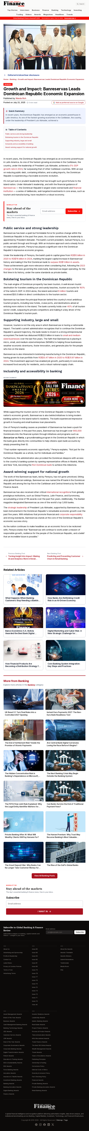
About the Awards (66, 949)
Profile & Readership (10, 956)
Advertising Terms (9, 973)
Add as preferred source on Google (70, 102)
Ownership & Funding (39, 1063)
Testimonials (64, 963)
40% (69, 306)
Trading (19, 14)
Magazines (48, 14)
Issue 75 (35, 984)
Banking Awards (8, 1083)
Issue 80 (35, 966)
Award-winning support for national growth (21, 147)
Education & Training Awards (13, 1059)
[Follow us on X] (53, 1124)
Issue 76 (35, 980)
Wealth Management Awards (41, 1049)
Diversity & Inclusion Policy (41, 1073)
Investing (78, 10)
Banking (55, 10)
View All (34, 1004)
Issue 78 (35, 973)
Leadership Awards (38, 1017)
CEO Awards (7, 1031)
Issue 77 (35, 977)
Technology (66, 10)
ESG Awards (7, 1066)
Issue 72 (35, 994)
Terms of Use (8, 970)
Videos (29, 14)
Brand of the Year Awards (12, 1017)
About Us (6, 949)
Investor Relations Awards (40, 1014)
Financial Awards (37, 1080)
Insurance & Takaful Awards (12, 1076)
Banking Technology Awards (12, 1028)
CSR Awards (7, 1038)
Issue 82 (35, 959)
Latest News (7, 963)
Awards (37, 14)
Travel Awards (37, 1052)
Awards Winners (65, 956)
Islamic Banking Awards (40, 1021)
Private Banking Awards (40, 1083)
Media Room (64, 966)
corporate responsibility (70, 514)
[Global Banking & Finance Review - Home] (23, 4)
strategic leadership (17, 507)
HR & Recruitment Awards (40, 1038)
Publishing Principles (39, 1059)
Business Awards (9, 1021)
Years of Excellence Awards (41, 1056)
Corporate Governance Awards (14, 1045)
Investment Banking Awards (12, 1080)
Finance (45, 10)
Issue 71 (34, 997)
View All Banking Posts (44, 876)
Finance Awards (8, 1094)
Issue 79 (35, 970)
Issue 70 (35, 1001)
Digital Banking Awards (11, 1090)
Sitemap (60, 1120)
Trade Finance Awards (39, 1042)
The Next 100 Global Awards (41, 1045)
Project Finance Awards (40, 1028)
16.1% (82, 288)
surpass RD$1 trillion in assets (65, 262)
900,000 (77, 431)
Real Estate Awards (38, 1024)
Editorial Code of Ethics (40, 1069)
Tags (66, 1120)
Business (36, 10)
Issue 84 (35, 952)
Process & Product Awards (41, 1031)
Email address (50, 929)
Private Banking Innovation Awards (43, 1087)
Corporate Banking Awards (12, 1049)
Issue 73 (35, 991)
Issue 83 (35, 956)
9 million (62, 291)
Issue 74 (35, 987)
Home (5, 79)
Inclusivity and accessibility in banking (19, 144)
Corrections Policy (38, 1066)
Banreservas (9, 188)
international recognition (58, 492)
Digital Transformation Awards (13, 1052)
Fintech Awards (8, 1056)
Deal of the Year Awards (11, 1042)
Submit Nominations (66, 959)
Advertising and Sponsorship (13, 952)
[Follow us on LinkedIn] (48, 1124)
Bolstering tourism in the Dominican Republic (21, 137)
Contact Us (7, 959)
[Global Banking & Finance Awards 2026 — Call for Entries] (44, 393)
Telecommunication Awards (41, 1035)
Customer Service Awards (12, 1035)
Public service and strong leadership (18, 134)
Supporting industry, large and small (18, 141)
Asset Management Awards (12, 1014)
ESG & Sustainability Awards (12, 1063)
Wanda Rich (21, 98)
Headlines (59, 14)
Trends (70, 14)
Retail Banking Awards (39, 1090)
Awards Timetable (66, 952)
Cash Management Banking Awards (15, 1024)
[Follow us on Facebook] (44, 1124)
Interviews (24, 10)
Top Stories (12, 10)
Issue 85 (35, 949)
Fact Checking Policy (39, 1076)
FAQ (61, 970)
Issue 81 (34, 963)
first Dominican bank (42, 465)
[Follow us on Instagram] (40, 1124)
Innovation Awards (9, 1073)
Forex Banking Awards (10, 1069)
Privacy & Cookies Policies (12, 966)
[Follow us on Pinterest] (36, 1124)
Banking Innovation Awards (12, 1087)
